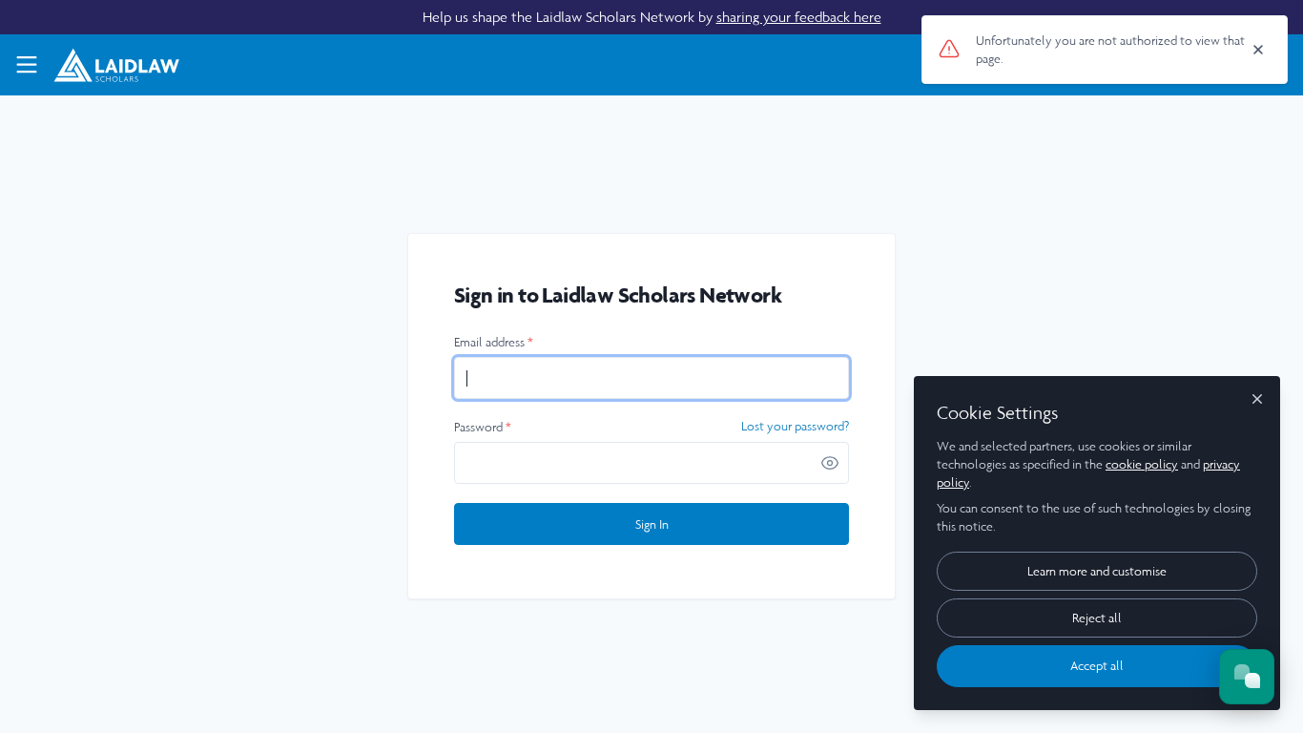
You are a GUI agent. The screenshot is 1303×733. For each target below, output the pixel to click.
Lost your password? (795, 426)
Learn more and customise (1097, 571)
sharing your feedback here (798, 17)
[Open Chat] (1246, 676)
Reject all (1097, 618)
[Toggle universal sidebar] (26, 65)
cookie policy (1142, 464)
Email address (493, 342)
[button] (830, 463)
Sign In (652, 524)
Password (482, 427)
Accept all (1097, 666)
